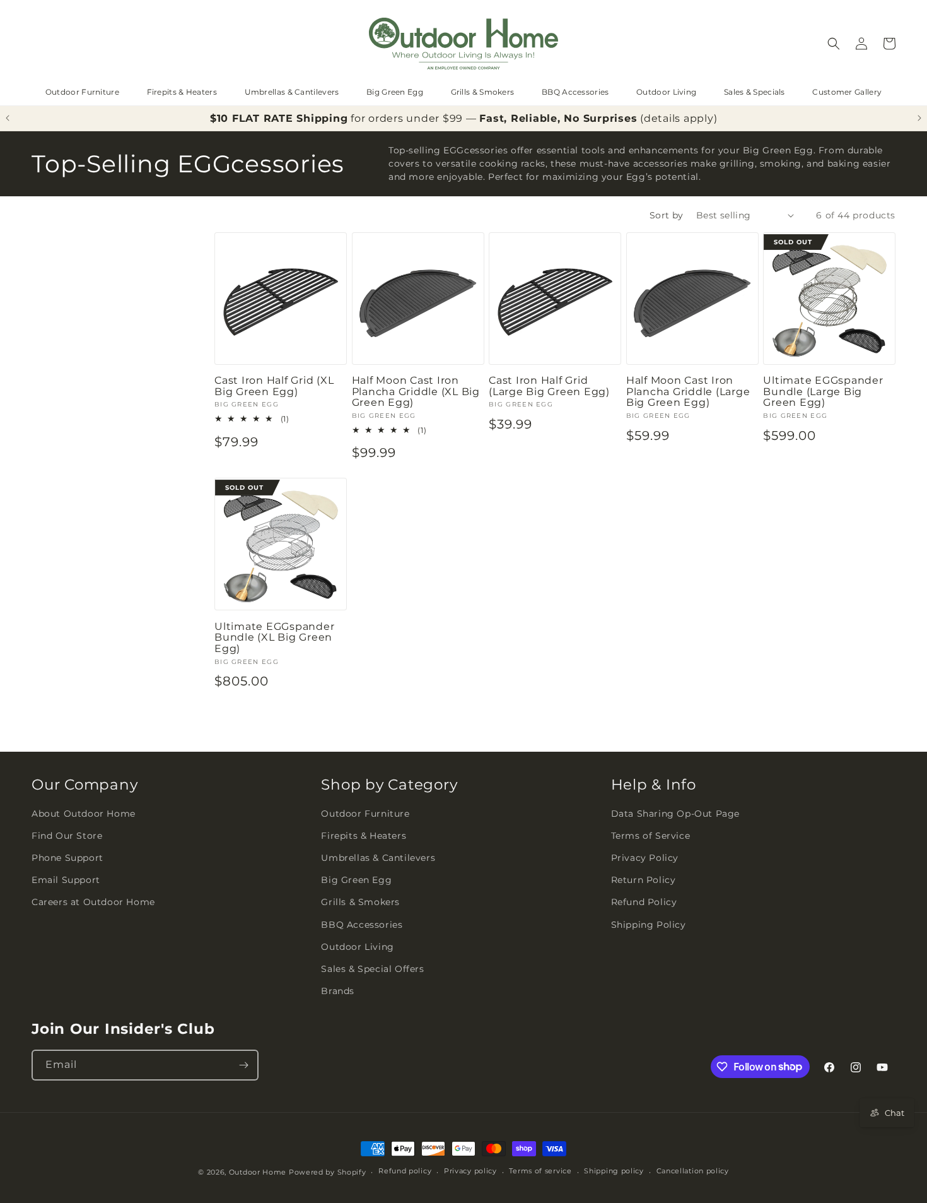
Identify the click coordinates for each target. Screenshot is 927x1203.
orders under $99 (415, 118)
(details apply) (678, 118)
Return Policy (643, 880)
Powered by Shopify (327, 1172)
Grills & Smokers (483, 92)
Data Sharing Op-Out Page (675, 813)
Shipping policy (614, 1170)
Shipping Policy (648, 924)
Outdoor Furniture (82, 92)
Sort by (667, 215)
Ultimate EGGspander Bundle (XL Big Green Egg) (274, 638)
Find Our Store (67, 835)
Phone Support (67, 857)
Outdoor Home (257, 1172)
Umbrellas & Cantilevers (292, 92)
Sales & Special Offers (372, 969)
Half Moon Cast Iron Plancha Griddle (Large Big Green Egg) (688, 391)
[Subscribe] (243, 1065)
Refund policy (404, 1170)
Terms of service (540, 1170)
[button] (834, 43)
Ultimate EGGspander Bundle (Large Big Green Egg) (823, 391)
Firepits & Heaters (182, 92)
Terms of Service (651, 835)
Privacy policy (470, 1170)
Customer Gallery (847, 92)
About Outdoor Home (84, 813)
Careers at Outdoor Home (93, 902)
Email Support (66, 880)
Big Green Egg (394, 92)
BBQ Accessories (575, 92)
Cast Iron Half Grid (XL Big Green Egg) (274, 386)
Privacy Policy (645, 857)
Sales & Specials (754, 92)
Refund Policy (644, 902)
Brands (337, 991)
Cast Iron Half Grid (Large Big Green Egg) (549, 386)
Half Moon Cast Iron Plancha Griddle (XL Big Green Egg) (416, 391)
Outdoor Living (666, 92)
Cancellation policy (692, 1170)
